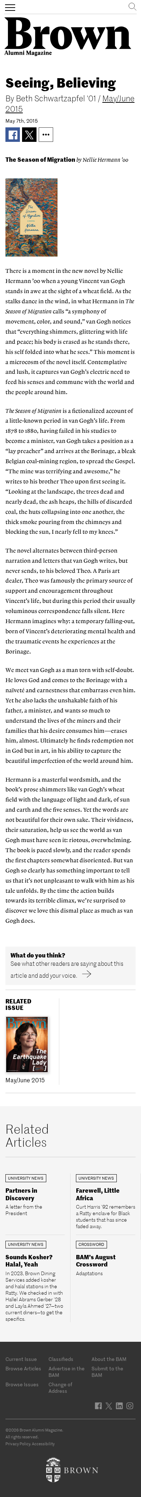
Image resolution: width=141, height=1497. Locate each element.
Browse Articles (23, 1368)
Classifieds (60, 1359)
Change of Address (60, 1387)
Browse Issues (22, 1384)
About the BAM (109, 1359)
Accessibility (43, 1443)
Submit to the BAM (107, 1371)
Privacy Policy (17, 1443)
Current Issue (21, 1359)
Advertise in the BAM (66, 1371)
